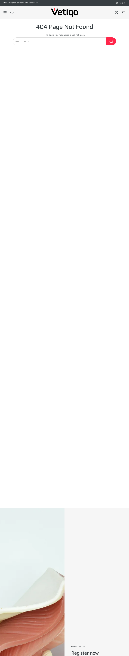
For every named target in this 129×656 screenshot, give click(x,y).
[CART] (123, 12)
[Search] (111, 41)
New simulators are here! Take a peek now (20, 3)
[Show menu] (5, 12)
